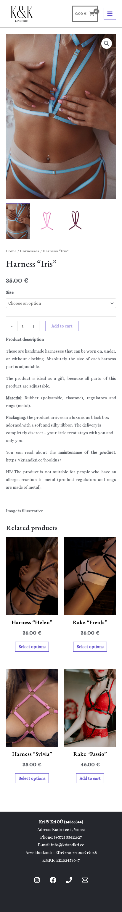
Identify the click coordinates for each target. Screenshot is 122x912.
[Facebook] (53, 880)
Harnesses (29, 251)
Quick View (32, 610)
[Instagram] (37, 880)
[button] (106, 43)
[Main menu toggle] (110, 14)
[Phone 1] (69, 880)
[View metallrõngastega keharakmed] (18, 221)
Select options (32, 646)
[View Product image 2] (47, 221)
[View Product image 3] (75, 221)
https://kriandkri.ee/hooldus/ (33, 460)
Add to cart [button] (90, 778)
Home (11, 251)
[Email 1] (85, 880)
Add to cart (62, 326)
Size (10, 292)
